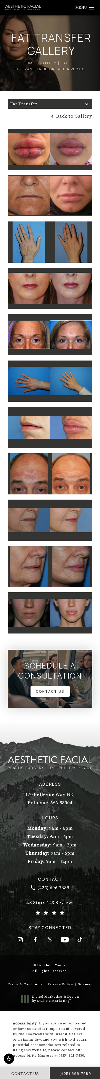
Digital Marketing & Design (55, 999)
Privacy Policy (60, 984)
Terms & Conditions (25, 984)
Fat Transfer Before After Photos (50, 69)
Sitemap (85, 984)
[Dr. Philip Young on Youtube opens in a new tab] (65, 940)
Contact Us (50, 691)
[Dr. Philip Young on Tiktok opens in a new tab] (80, 940)
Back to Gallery (73, 116)
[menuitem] (20, 940)
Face (66, 63)
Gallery (48, 63)
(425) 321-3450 (71, 1055)
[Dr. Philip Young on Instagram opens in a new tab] (20, 940)
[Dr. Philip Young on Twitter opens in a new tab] (50, 940)
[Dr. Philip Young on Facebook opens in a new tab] (35, 940)
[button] (9, 1059)
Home (29, 63)
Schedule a (50, 671)
